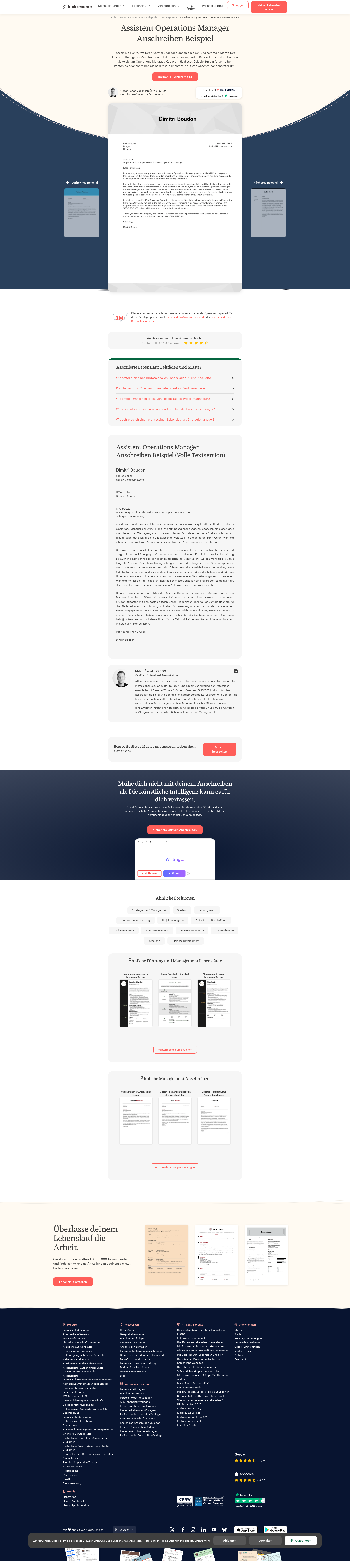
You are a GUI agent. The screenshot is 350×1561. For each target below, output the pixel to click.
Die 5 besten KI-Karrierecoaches (196, 1366)
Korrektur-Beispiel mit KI (175, 76)
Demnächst (70, 1474)
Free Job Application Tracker (80, 1462)
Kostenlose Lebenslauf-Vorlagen (139, 1405)
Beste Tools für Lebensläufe (193, 1383)
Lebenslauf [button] (139, 5)
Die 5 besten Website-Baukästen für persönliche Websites (198, 1360)
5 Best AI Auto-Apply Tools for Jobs (198, 1371)
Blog (123, 1375)
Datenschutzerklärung (247, 1342)
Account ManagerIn (192, 930)
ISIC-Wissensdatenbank (191, 1337)
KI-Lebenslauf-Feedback (77, 1421)
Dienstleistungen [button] (109, 5)
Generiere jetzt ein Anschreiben (175, 829)
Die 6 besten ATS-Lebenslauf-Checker (200, 1354)
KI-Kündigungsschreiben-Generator (84, 1355)
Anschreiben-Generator (77, 1334)
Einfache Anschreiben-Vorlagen (139, 1431)
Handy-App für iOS (74, 1500)
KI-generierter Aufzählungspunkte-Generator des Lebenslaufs (83, 1369)
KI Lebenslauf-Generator (77, 1346)
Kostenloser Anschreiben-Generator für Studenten (86, 1447)
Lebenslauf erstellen (73, 1281)
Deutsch (124, 1529)
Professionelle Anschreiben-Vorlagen (142, 1435)
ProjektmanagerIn (173, 920)
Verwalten (265, 1540)
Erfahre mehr (202, 1540)
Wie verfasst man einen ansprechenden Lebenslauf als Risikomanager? (165, 409)
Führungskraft (207, 910)
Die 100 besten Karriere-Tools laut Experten (203, 1391)
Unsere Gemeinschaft (133, 1371)
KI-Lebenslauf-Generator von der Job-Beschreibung (85, 1410)
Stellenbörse (70, 1458)
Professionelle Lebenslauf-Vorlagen (141, 1414)
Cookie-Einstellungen (247, 1346)
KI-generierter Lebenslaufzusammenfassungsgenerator (87, 1377)
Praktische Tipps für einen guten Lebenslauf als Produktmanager (161, 388)
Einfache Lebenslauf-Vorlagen (138, 1410)
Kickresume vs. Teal (189, 1421)
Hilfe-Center (127, 1329)
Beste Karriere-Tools (189, 1387)
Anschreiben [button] (167, 5)
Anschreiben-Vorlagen (133, 1393)
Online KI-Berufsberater (77, 1433)
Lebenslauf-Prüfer (73, 1392)
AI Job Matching (72, 1466)
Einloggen (238, 5)
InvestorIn (154, 940)
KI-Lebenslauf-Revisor (76, 1359)
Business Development (185, 940)
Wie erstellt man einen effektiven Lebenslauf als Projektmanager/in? (163, 398)
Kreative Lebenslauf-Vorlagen (137, 1418)
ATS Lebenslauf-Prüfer (76, 1396)
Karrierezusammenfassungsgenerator (85, 1383)
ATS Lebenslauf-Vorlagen (135, 1401)
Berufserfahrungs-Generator (79, 1387)
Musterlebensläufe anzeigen (175, 1049)
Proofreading (70, 1470)
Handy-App (69, 1496)
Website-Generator (74, 1338)
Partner (238, 1355)
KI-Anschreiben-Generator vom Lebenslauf (88, 1453)
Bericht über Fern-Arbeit (134, 1367)
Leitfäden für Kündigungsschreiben (141, 1350)
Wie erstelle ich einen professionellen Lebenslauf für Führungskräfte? (164, 377)
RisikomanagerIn (124, 930)
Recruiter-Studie (187, 1425)
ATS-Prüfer (190, 7)
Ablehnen (229, 1540)
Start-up (182, 910)
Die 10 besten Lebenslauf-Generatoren (200, 1342)
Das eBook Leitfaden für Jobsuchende (142, 1355)
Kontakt (239, 1334)
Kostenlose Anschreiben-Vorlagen (140, 1422)
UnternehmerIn (225, 930)
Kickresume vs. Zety (189, 1408)
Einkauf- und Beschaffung (210, 920)
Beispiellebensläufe (132, 1334)
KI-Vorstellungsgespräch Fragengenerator (88, 1429)
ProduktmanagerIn (157, 930)
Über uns (239, 1329)
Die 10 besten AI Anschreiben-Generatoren (202, 1350)
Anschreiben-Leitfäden (133, 1346)
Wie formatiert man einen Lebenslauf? (200, 1400)
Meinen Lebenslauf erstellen (269, 7)
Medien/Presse (243, 1350)
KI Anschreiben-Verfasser (78, 1350)
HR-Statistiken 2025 (189, 1404)
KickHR (67, 1479)
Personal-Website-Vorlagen (136, 1397)
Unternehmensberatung (135, 920)
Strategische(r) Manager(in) (149, 910)
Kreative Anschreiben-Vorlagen (138, 1426)
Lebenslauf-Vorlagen (132, 1389)
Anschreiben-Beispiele (133, 1338)
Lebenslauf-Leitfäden (132, 1342)
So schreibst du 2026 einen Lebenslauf (200, 1395)
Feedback (240, 1359)
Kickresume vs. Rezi (189, 1412)
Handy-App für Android (77, 1505)
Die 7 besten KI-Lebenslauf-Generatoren (201, 1346)
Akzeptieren (303, 1540)
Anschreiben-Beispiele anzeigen (175, 1167)
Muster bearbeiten (219, 749)
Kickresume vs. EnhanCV (192, 1416)
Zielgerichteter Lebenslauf (78, 1404)
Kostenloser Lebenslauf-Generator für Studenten (85, 1439)
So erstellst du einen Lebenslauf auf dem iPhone (201, 1331)
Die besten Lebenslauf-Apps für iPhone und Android (203, 1377)
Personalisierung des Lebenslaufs (83, 1400)
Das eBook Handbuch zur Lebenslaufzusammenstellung (138, 1361)
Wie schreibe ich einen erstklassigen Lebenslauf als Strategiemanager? (165, 419)
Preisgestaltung (213, 5)
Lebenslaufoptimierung (77, 1416)
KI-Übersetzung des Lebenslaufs (82, 1363)
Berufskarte (70, 1425)
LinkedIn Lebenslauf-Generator (81, 1342)
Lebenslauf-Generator (76, 1329)
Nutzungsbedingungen (248, 1338)
